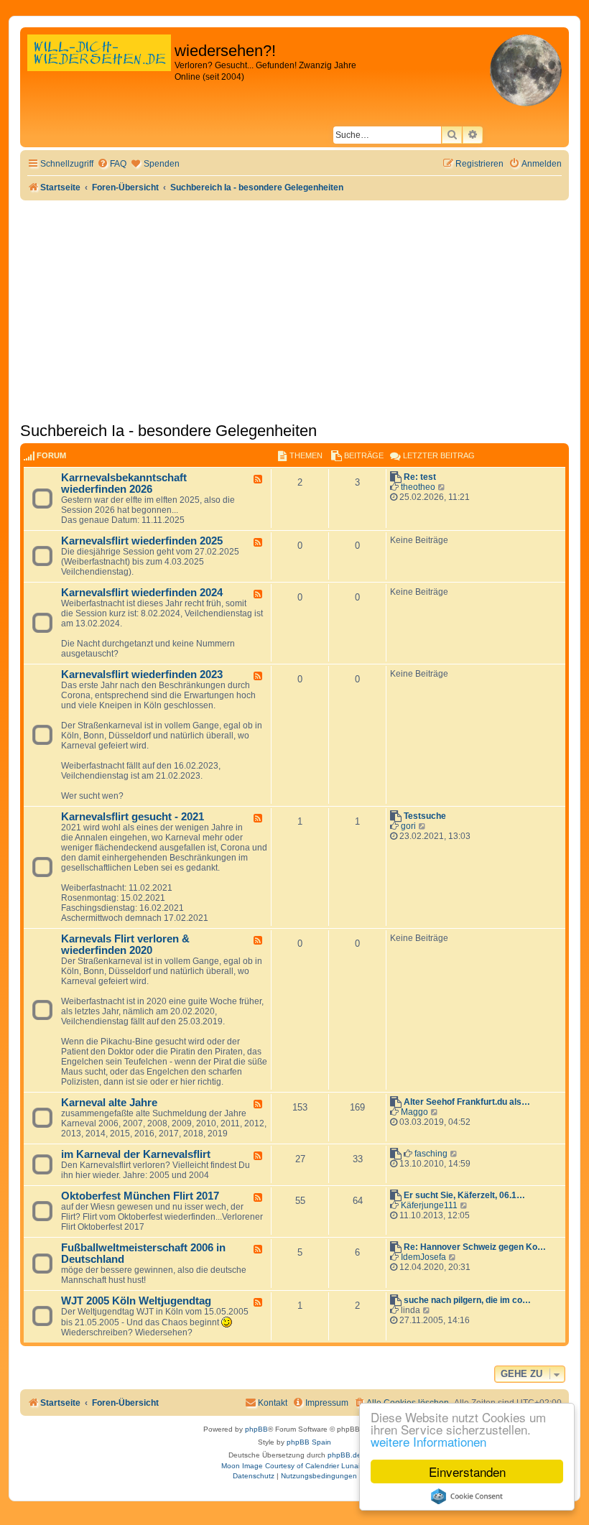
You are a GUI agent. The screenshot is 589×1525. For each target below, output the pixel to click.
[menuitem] (111, 164)
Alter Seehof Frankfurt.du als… (467, 1102)
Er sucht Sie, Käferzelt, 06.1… (464, 1195)
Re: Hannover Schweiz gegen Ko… (475, 1247)
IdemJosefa (423, 1257)
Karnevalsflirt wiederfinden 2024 (142, 592)
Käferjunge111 (429, 1205)
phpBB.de (344, 1455)
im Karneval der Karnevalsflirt (135, 1154)
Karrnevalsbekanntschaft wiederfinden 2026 (124, 483)
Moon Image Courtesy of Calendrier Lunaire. (294, 1466)
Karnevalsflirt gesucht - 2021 (132, 816)
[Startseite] (99, 68)
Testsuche (425, 816)
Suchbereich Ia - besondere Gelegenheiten (168, 431)
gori (408, 826)
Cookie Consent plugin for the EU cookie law (467, 1496)
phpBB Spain (309, 1442)
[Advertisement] (294, 308)
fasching (430, 1154)
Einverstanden (467, 1471)
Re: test (420, 477)
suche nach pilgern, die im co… (467, 1300)
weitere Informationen (428, 1441)
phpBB (256, 1429)
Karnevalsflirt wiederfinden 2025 (142, 541)
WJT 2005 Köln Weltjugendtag (136, 1301)
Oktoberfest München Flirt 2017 (140, 1196)
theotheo (418, 487)
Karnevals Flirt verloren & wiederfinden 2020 (125, 944)
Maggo (414, 1112)
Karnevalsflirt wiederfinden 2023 (142, 674)
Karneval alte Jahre (109, 1102)
